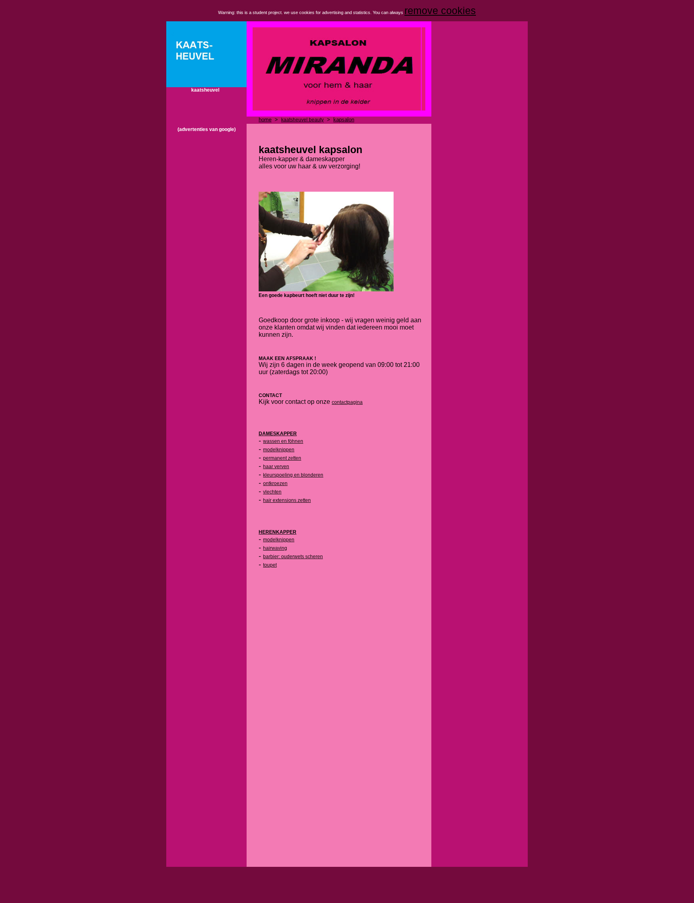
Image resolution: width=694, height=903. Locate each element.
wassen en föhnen (283, 441)
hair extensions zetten (287, 500)
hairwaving (275, 548)
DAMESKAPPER (278, 433)
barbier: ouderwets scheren (293, 556)
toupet (270, 565)
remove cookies (440, 10)
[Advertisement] (206, 252)
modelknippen (278, 450)
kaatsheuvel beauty (302, 120)
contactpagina (347, 402)
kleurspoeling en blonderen (293, 475)
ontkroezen (275, 483)
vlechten (272, 492)
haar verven (276, 466)
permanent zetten (282, 458)
